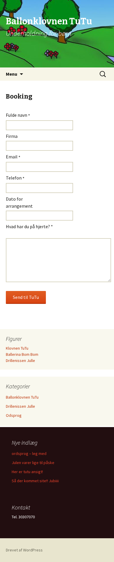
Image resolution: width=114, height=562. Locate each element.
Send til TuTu (26, 297)
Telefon (15, 178)
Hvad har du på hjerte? (29, 226)
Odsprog (14, 415)
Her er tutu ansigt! (27, 471)
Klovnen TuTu (17, 348)
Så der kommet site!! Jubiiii (35, 480)
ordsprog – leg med (29, 453)
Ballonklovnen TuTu (22, 397)
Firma (12, 136)
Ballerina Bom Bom (22, 354)
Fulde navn (18, 115)
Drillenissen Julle (20, 360)
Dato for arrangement (19, 202)
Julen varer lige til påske (33, 462)
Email (13, 157)
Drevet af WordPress (24, 550)
